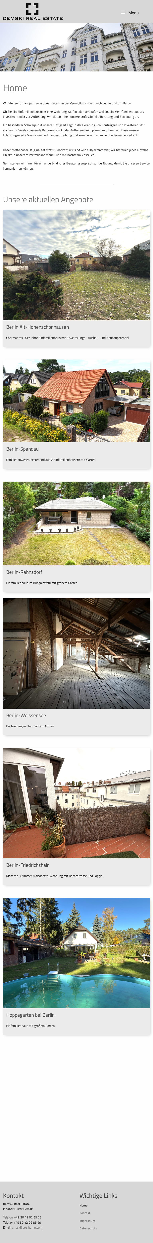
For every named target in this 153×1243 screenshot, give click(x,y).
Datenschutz (88, 1228)
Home (83, 1205)
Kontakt (84, 1212)
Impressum (87, 1220)
